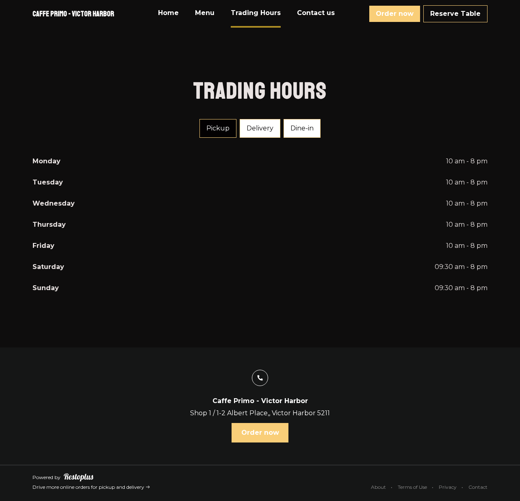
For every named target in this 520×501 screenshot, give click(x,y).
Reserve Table (455, 13)
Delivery (260, 128)
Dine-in (302, 128)
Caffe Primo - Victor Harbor (73, 13)
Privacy (448, 487)
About (378, 487)
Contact (478, 487)
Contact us (316, 13)
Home (168, 13)
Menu (204, 13)
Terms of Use (412, 487)
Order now (395, 13)
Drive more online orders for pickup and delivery (88, 487)
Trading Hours (256, 13)
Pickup (218, 128)
